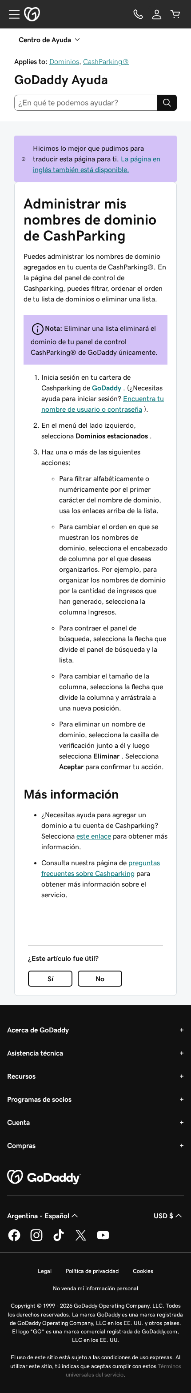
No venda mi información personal (95, 1288)
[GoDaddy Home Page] (44, 1177)
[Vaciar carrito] (175, 14)
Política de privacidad (92, 1271)
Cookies (143, 1271)
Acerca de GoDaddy (38, 1029)
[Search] (167, 103)
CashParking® (106, 61)
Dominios (64, 61)
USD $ (163, 1215)
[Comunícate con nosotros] (138, 14)
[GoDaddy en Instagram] (36, 1239)
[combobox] (85, 103)
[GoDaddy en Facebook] (14, 1239)
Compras (21, 1145)
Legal (45, 1271)
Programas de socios (39, 1099)
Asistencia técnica (35, 1052)
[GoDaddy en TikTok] (59, 1239)
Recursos (21, 1076)
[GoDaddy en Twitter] (81, 1239)
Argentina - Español (38, 1215)
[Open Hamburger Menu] (10, 14)
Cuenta (18, 1122)
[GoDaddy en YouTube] (103, 1239)
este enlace (93, 835)
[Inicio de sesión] (156, 14)
